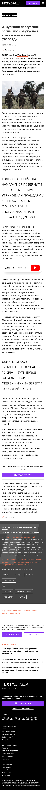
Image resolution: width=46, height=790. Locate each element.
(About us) (12, 726)
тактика (26, 610)
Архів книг (6, 775)
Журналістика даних (9, 745)
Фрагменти (6, 732)
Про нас (5, 726)
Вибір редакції (7, 737)
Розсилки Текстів (8, 734)
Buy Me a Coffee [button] (23, 591)
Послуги (5, 748)
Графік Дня (6, 770)
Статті (4, 729)
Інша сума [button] (8, 580)
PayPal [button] (22, 597)
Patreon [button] (7, 591)
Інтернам (5, 759)
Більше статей (9, 644)
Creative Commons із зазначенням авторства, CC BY (23, 782)
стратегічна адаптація (12, 610)
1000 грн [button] (29, 575)
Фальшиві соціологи (10, 751)
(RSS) (8, 729)
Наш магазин (7, 767)
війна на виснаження (11, 614)
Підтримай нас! (7, 764)
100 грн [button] (6, 575)
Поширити (9, 50)
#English (5, 740)
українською (16, 784)
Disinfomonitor (7, 756)
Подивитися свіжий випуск (23, 708)
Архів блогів (7, 772)
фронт (35, 610)
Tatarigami (22, 55)
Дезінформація (8, 753)
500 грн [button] (18, 575)
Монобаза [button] (8, 597)
